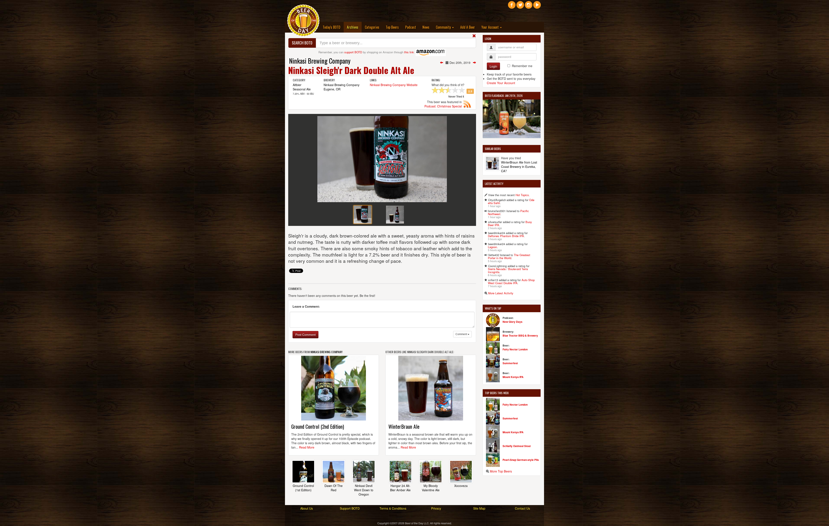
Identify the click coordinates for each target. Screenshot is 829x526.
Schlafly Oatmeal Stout (517, 446)
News (425, 27)
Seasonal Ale (302, 89)
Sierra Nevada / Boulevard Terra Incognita (508, 270)
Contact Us (522, 508)
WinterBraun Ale (403, 426)
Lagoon (492, 247)
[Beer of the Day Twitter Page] (520, 6)
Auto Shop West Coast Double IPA (511, 281)
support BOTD (353, 52)
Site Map (479, 508)
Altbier (297, 85)
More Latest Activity (500, 293)
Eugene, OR (332, 89)
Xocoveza (461, 485)
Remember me (522, 66)
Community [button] (444, 27)
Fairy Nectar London (515, 349)
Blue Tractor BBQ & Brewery (520, 335)
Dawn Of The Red (333, 487)
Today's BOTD (331, 27)
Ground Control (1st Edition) (303, 487)
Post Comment (305, 334)
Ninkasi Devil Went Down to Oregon (363, 489)
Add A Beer (467, 27)
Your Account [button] (490, 27)
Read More (306, 447)
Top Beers (392, 27)
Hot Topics (522, 195)
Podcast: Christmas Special (443, 106)
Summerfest (510, 363)
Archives (354, 27)
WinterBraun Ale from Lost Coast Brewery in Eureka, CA (519, 166)
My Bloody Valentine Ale (431, 487)
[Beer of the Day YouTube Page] (537, 6)
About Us (306, 508)
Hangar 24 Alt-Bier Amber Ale (400, 487)
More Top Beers (501, 471)
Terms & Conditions (393, 508)
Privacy (436, 508)
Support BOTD (350, 508)
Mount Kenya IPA (513, 377)
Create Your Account (501, 83)
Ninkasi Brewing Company (319, 61)
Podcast (410, 27)
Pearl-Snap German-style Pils (521, 460)
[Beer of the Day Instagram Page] (528, 6)
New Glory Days (512, 322)
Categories (372, 27)
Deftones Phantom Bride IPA (506, 236)
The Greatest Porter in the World (509, 256)
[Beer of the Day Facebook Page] (512, 6)
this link (409, 52)
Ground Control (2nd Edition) (317, 426)
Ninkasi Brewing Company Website (394, 85)
